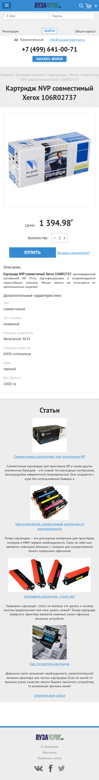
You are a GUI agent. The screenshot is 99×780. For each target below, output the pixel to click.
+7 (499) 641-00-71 (49, 49)
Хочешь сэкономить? (73, 252)
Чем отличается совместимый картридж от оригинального (49, 526)
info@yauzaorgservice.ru (67, 40)
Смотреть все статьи (49, 695)
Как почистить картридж (49, 663)
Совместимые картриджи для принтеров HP (49, 456)
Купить (32, 252)
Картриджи (58, 74)
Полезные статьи (50, 758)
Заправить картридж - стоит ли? (49, 596)
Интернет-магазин (30, 74)
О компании (49, 747)
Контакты (49, 752)
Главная (6, 74)
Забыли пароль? (85, 31)
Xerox (74, 74)
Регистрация (10, 31)
